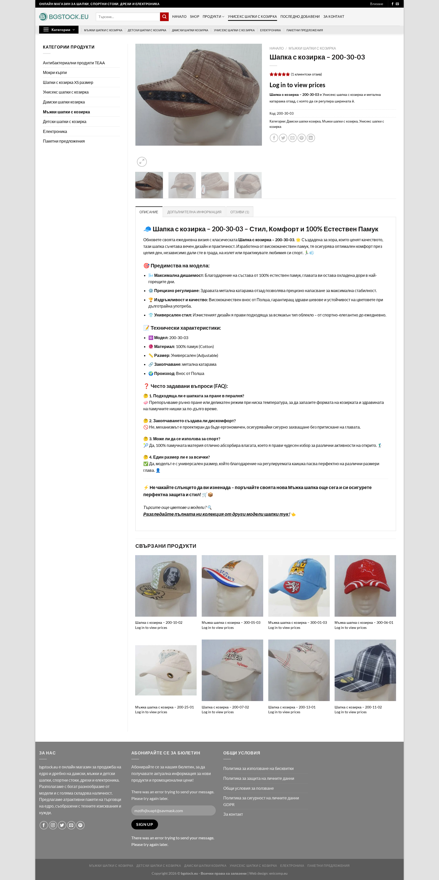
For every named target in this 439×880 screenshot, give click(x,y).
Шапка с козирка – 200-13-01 (292, 707)
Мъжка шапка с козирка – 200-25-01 (164, 707)
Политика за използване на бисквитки (258, 768)
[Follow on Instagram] (53, 825)
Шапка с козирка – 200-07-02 (225, 707)
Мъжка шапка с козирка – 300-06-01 (364, 622)
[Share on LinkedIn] (311, 138)
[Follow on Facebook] (392, 4)
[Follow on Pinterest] (80, 825)
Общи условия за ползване (248, 788)
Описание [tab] (149, 212)
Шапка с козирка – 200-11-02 (358, 707)
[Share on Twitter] (283, 138)
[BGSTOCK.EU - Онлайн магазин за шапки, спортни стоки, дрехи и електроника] (63, 16)
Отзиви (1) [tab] (239, 212)
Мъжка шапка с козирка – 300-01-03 (297, 622)
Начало (179, 16)
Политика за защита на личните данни (258, 778)
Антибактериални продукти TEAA (74, 62)
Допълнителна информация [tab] (194, 212)
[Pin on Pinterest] (301, 138)
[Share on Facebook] (274, 138)
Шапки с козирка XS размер (68, 82)
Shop (194, 16)
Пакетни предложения (305, 30)
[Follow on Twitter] (62, 825)
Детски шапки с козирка (147, 30)
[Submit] (164, 16)
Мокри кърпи (55, 72)
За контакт (333, 16)
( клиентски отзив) (306, 74)
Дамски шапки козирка (190, 30)
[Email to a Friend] (292, 138)
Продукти (212, 16)
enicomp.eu (278, 873)
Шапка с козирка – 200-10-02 (158, 622)
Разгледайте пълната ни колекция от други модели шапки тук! (216, 514)
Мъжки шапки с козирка (103, 30)
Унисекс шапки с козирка (252, 16)
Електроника (270, 30)
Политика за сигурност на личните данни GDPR (261, 801)
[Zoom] (142, 162)
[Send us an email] (397, 4)
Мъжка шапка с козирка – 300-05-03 (231, 622)
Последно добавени (300, 16)
